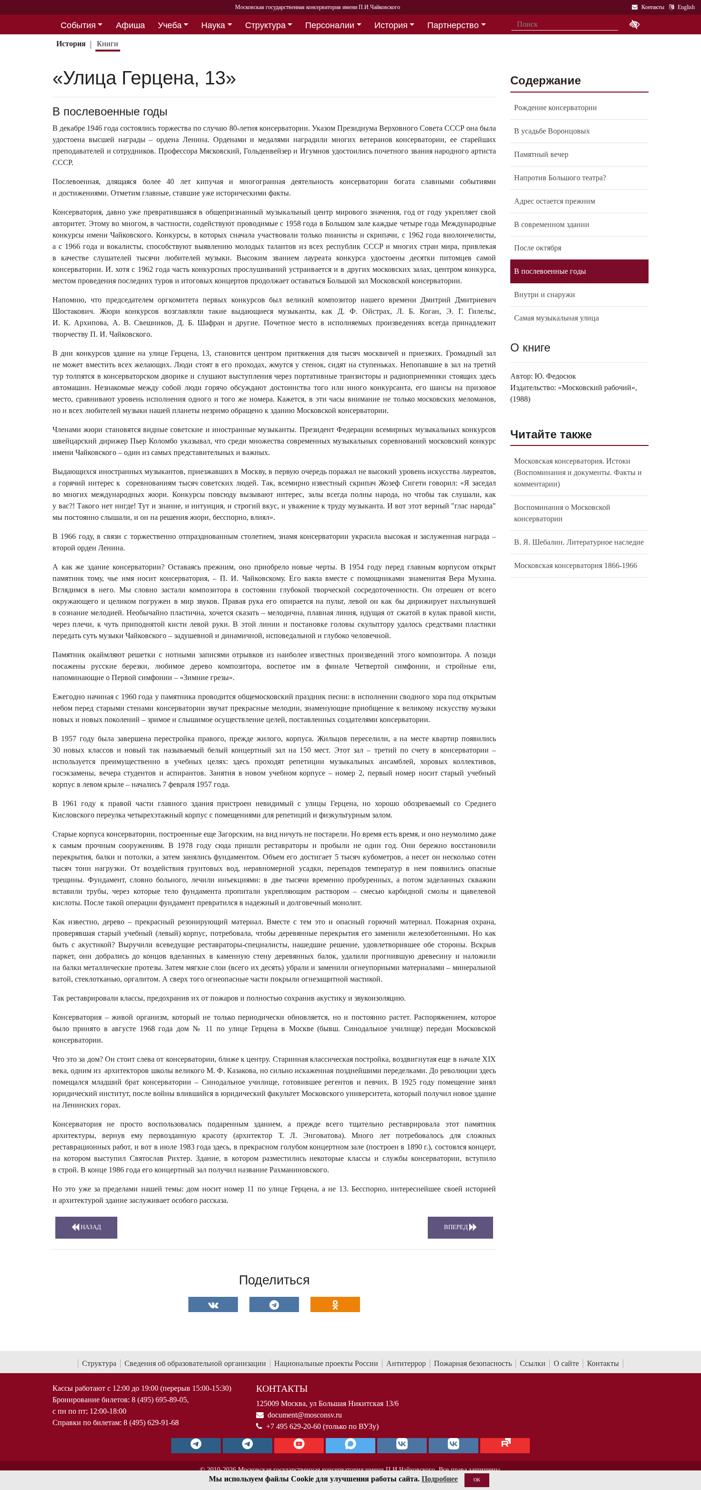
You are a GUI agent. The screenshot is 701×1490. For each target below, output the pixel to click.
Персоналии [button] (329, 25)
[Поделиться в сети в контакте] (213, 1304)
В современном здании (551, 224)
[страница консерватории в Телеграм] (196, 1445)
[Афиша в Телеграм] (505, 1445)
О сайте (566, 1363)
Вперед (456, 1227)
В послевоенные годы (550, 271)
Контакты (603, 1363)
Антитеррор (406, 1363)
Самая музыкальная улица (556, 318)
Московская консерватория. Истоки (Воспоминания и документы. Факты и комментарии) (578, 472)
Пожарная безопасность (473, 1363)
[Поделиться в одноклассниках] (335, 1304)
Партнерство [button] (453, 25)
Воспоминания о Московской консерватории (562, 513)
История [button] (391, 25)
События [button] (78, 25)
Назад (90, 1227)
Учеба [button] (170, 25)
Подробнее (440, 1479)
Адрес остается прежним (554, 201)
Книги (107, 44)
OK (477, 1479)
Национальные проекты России (326, 1363)
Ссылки (533, 1363)
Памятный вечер (541, 154)
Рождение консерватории (555, 107)
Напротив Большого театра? (560, 178)
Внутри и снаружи (544, 294)
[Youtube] (299, 1445)
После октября (537, 248)
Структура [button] (265, 25)
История (71, 44)
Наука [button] (213, 25)
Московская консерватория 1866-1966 (575, 565)
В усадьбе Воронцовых (552, 131)
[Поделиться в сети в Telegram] (274, 1304)
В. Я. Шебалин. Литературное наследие (579, 542)
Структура (99, 1363)
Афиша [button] (130, 25)
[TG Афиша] (247, 1445)
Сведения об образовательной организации (195, 1363)
